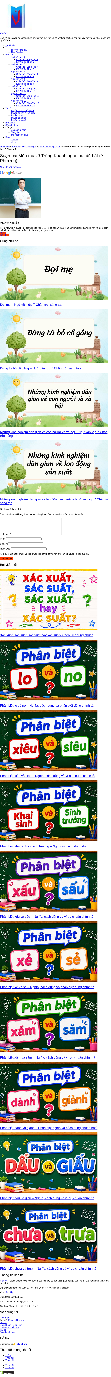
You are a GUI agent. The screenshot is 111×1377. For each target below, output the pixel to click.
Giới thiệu (4, 1318)
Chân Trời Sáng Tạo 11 (27, 96)
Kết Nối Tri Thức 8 (25, 76)
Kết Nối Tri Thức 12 (25, 106)
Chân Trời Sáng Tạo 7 (27, 67)
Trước (3, 233)
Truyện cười (17, 115)
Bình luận (5, 534)
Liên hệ (3, 1322)
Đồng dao (15, 132)
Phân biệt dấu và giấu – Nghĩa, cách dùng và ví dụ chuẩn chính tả (47, 1198)
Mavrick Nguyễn (16, 1320)
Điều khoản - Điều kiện (11, 1325)
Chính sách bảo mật (9, 1327)
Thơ (7, 47)
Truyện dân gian (18, 118)
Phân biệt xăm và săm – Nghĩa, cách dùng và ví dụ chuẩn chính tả (47, 1057)
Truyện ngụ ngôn (19, 120)
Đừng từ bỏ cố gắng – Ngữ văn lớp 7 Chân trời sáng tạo (40, 368)
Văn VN (4, 33)
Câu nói (14, 140)
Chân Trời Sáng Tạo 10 (27, 89)
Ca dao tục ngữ (18, 130)
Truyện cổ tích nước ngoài (23, 113)
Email (3, 544)
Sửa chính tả (11, 125)
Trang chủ (10, 45)
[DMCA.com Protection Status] (7, 1373)
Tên (2, 539)
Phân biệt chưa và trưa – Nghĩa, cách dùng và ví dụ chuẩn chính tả (48, 1268)
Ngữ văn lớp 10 (18, 86)
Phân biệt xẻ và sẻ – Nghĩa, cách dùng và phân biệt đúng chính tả (47, 987)
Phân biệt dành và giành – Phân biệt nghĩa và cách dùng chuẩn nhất (48, 1128)
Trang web (5, 549)
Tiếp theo (4, 235)
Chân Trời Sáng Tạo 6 (27, 59)
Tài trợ (3, 1330)
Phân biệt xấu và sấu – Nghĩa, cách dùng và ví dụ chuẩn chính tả (46, 916)
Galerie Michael (7, 1332)
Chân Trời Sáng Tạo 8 (27, 74)
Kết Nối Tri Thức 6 (25, 62)
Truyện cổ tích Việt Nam (22, 110)
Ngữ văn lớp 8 (18, 72)
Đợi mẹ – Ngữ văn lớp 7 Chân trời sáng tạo (31, 304)
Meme (14, 142)
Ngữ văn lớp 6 (18, 57)
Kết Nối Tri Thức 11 (25, 98)
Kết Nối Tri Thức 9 (25, 84)
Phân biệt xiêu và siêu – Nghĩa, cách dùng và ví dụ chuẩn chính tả (47, 776)
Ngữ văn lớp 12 (18, 101)
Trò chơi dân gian (19, 135)
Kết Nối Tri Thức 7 (25, 69)
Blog (7, 137)
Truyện (8, 108)
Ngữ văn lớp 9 (18, 79)
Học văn (9, 55)
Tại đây (9, 1292)
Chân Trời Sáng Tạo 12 (27, 103)
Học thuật (10, 123)
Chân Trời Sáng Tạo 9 (27, 81)
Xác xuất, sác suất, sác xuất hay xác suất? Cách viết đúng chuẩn (46, 635)
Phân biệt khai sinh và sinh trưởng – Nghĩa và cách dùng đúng (44, 846)
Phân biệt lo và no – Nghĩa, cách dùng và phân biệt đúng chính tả (46, 705)
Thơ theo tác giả (19, 50)
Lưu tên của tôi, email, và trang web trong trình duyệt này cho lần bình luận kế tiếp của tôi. (46, 554)
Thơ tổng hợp (17, 52)
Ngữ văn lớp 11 (18, 93)
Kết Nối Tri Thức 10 (25, 91)
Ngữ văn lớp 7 (18, 64)
